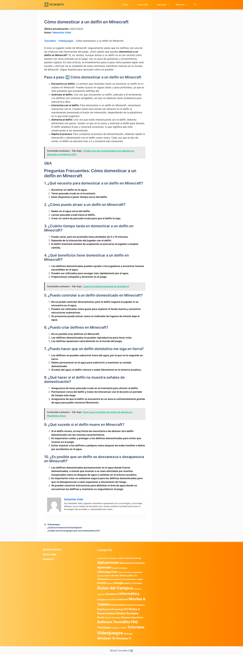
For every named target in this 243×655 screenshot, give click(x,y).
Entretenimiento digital (133, 579)
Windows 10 (106, 638)
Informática (129, 593)
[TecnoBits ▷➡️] (54, 4)
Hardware (112, 593)
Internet (123, 599)
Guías (125, 4)
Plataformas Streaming (110, 609)
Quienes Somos (52, 549)
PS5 (125, 609)
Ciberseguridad (107, 571)
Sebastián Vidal (61, 32)
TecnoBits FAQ (125, 622)
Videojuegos (65, 40)
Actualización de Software (107, 558)
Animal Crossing (133, 558)
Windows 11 (123, 638)
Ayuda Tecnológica (119, 568)
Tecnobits (50, 40)
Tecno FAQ (142, 4)
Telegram (116, 628)
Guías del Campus (115, 587)
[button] (195, 4)
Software (104, 622)
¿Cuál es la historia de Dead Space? (64, 527)
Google (118, 583)
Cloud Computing (124, 572)
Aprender (161, 4)
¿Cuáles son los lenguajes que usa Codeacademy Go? (73, 530)
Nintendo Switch (118, 605)
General (110, 583)
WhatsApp (128, 634)
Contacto (48, 559)
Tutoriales (135, 627)
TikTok (123, 628)
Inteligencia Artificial (107, 599)
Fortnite (102, 583)
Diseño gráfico (127, 575)
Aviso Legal (49, 554)
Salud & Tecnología (113, 618)
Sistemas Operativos (132, 617)
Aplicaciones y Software (132, 563)
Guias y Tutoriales (133, 583)
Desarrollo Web (112, 575)
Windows (180, 4)
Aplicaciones (108, 562)
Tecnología (104, 627)
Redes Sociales (127, 613)
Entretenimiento (116, 579)
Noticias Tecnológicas (136, 605)
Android (121, 558)
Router (100, 617)
